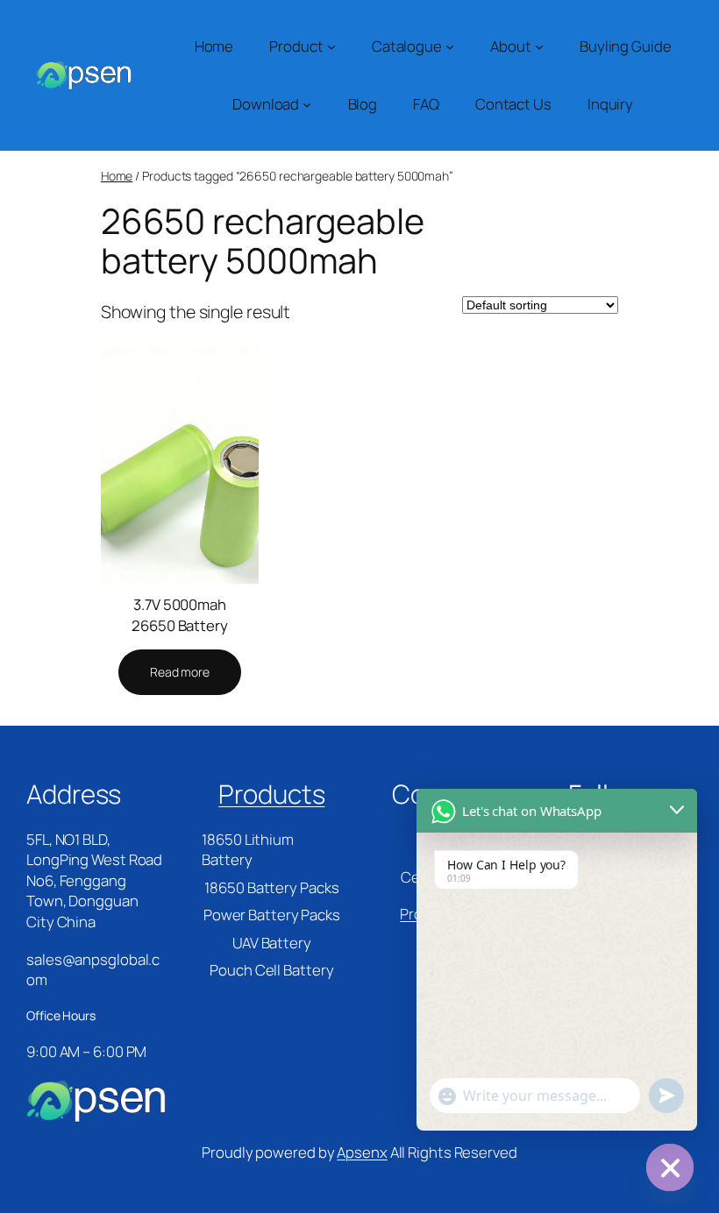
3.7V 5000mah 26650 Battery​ (180, 614)
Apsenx (362, 1152)
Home (117, 175)
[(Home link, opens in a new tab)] (83, 76)
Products (271, 794)
